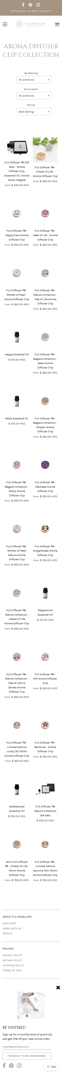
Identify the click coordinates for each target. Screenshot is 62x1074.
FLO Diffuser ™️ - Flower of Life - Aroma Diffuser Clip (45, 172)
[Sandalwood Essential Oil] (16, 790)
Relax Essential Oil (16, 418)
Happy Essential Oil (17, 354)
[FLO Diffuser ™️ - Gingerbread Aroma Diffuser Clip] (45, 529)
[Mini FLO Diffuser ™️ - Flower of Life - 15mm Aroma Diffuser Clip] (16, 845)
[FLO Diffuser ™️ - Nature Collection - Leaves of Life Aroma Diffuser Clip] (16, 594)
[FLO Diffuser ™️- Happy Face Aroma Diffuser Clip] (16, 214)
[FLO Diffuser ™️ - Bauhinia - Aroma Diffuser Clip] (45, 726)
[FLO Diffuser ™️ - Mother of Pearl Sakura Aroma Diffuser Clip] (16, 529)
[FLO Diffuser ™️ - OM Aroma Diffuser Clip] (45, 657)
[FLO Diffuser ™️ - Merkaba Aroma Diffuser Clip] (45, 465)
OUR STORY (9, 923)
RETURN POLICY (12, 960)
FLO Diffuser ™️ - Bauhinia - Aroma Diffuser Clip (45, 747)
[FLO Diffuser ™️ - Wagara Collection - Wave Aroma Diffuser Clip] (45, 337)
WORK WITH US (12, 928)
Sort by (31, 105)
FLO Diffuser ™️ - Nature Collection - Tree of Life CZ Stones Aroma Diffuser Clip (17, 683)
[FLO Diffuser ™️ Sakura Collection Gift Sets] (45, 790)
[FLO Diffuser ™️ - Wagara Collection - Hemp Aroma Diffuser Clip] (16, 465)
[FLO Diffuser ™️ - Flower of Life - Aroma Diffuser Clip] (45, 150)
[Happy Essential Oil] (16, 337)
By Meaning (31, 73)
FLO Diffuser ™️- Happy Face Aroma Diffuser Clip (16, 235)
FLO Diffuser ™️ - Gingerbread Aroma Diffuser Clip (45, 551)
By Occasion (31, 89)
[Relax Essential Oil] (16, 402)
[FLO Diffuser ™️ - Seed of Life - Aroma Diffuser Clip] (45, 214)
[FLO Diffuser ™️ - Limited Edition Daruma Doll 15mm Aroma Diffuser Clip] (45, 845)
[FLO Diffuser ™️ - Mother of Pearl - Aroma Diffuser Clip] (16, 274)
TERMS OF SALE (12, 970)
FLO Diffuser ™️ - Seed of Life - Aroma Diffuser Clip (45, 235)
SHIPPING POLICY (13, 965)
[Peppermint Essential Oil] (45, 594)
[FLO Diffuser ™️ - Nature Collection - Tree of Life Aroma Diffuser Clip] (45, 274)
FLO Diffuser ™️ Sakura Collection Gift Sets (45, 811)
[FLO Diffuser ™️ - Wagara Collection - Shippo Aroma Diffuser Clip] (45, 402)
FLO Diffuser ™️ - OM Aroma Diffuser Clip (45, 679)
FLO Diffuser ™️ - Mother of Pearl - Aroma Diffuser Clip (16, 295)
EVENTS (7, 933)
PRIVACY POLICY (12, 955)
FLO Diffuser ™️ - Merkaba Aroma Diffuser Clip (45, 487)
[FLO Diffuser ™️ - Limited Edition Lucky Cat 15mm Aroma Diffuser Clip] (16, 726)
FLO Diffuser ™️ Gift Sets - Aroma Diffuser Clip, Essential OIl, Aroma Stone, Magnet (16, 171)
